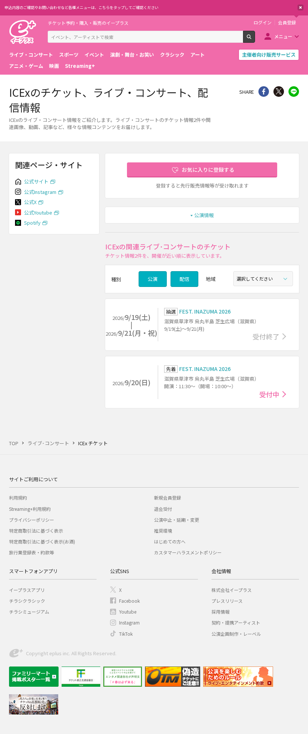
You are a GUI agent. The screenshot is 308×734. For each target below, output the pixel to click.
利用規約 (18, 497)
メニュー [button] (283, 36)
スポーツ (69, 54)
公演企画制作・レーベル (236, 633)
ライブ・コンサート (31, 54)
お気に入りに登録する (208, 169)
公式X (30, 202)
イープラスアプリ (27, 590)
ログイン (263, 22)
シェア (263, 91)
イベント (94, 54)
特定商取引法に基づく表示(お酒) (42, 541)
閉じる (300, 8)
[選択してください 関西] (263, 278)
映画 (54, 65)
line (293, 91)
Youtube (127, 611)
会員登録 (287, 22)
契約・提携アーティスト (235, 622)
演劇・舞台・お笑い (132, 54)
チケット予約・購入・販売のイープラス (88, 23)
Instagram (129, 622)
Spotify (32, 222)
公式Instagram (40, 191)
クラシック (172, 54)
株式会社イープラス (231, 590)
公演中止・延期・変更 (176, 519)
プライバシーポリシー (31, 519)
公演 (152, 278)
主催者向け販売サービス (269, 54)
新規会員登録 (167, 497)
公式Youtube (38, 212)
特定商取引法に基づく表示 (36, 530)
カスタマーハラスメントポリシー (188, 552)
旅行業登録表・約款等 (31, 552)
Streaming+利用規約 (30, 509)
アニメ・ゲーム (26, 65)
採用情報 (220, 611)
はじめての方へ (170, 541)
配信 (184, 278)
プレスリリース (227, 600)
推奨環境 (163, 530)
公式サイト (36, 181)
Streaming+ (80, 65)
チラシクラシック (27, 600)
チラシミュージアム (29, 611)
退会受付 (163, 509)
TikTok (126, 633)
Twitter (278, 91)
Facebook (129, 600)
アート (197, 54)
